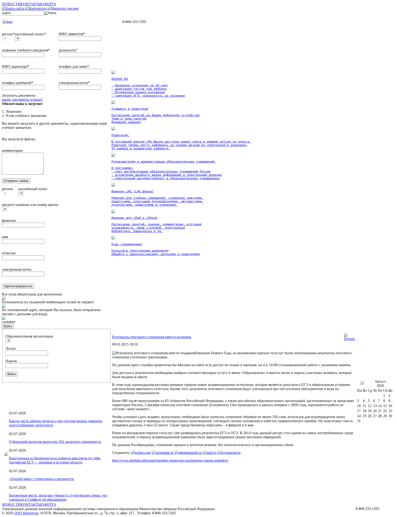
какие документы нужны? (22, 99)
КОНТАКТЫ (30, 4)
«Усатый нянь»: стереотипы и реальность (41, 479)
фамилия (9, 220)
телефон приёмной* (17, 83)
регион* (8, 34)
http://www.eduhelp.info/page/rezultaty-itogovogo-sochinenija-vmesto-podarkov (170, 460)
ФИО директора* (15, 66)
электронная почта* (74, 83)
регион (7, 189)
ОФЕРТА (48, 4)
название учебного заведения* (26, 50)
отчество (9, 253)
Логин (11, 348)
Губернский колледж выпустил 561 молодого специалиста (55, 442)
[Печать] (349, 339)
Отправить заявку (16, 181)
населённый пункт (33, 189)
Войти (8, 326)
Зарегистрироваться (18, 286)
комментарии (12, 150)
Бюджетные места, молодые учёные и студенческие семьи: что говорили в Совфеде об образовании (58, 497)
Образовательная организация (29, 336)
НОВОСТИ (11, 4)
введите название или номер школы (30, 205)
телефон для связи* (74, 66)
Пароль (11, 361)
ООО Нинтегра (26, 513)
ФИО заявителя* (72, 34)
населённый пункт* (30, 34)
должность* (68, 50)
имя (5, 237)
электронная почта (16, 269)
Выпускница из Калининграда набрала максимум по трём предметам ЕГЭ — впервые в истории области (54, 460)
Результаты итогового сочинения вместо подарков (151, 337)
